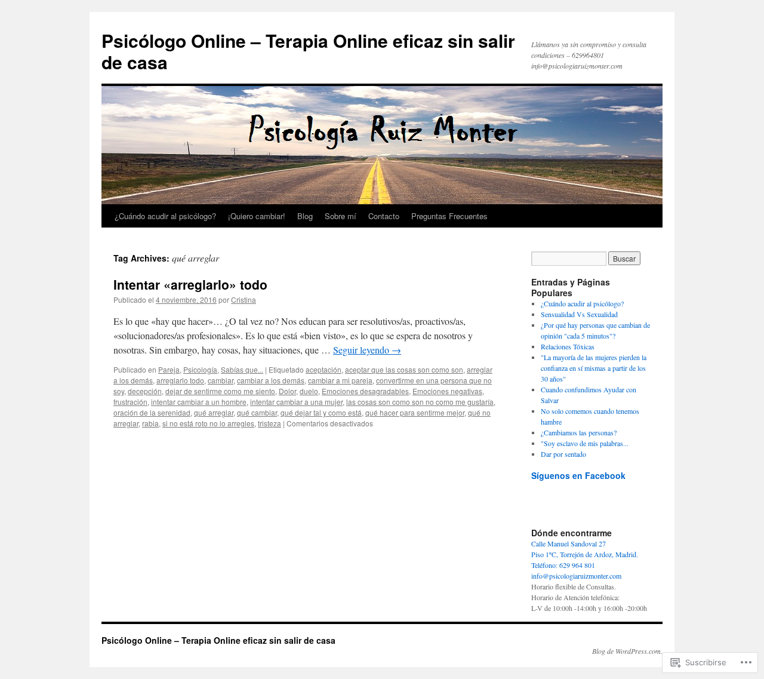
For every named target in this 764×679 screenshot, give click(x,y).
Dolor (287, 391)
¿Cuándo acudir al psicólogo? (165, 216)
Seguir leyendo (367, 349)
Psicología (200, 369)
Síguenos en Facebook (578, 475)
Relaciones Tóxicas (567, 346)
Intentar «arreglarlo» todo (190, 284)
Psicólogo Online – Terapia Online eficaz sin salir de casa (308, 51)
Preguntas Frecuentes (449, 216)
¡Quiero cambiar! (256, 216)
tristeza (269, 423)
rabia (150, 423)
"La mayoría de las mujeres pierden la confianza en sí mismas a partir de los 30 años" (593, 367)
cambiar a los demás (270, 380)
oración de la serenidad (151, 412)
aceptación (323, 369)
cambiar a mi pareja (340, 380)
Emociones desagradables (365, 391)
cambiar (220, 380)
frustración (130, 402)
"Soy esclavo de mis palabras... (585, 443)
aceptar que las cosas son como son (404, 369)
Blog (305, 216)
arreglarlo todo (180, 380)
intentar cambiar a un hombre (199, 402)
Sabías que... (242, 369)
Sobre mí (340, 216)
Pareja (169, 369)
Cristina (243, 299)
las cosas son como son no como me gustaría (420, 402)
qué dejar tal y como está (321, 412)
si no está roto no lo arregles (208, 423)
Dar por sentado (563, 454)
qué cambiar (257, 412)
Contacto (383, 216)
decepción (145, 391)
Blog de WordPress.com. (627, 651)
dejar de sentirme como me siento (220, 391)
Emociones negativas (447, 391)
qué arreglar (213, 412)
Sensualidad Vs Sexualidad (579, 314)
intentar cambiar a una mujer (296, 402)
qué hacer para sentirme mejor (414, 412)
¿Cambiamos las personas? (579, 432)
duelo (309, 391)
